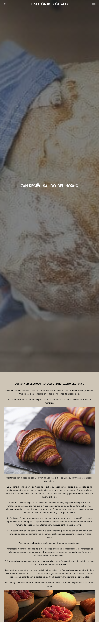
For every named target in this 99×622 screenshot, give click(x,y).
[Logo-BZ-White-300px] (49, 3)
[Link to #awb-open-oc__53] (93, 3)
